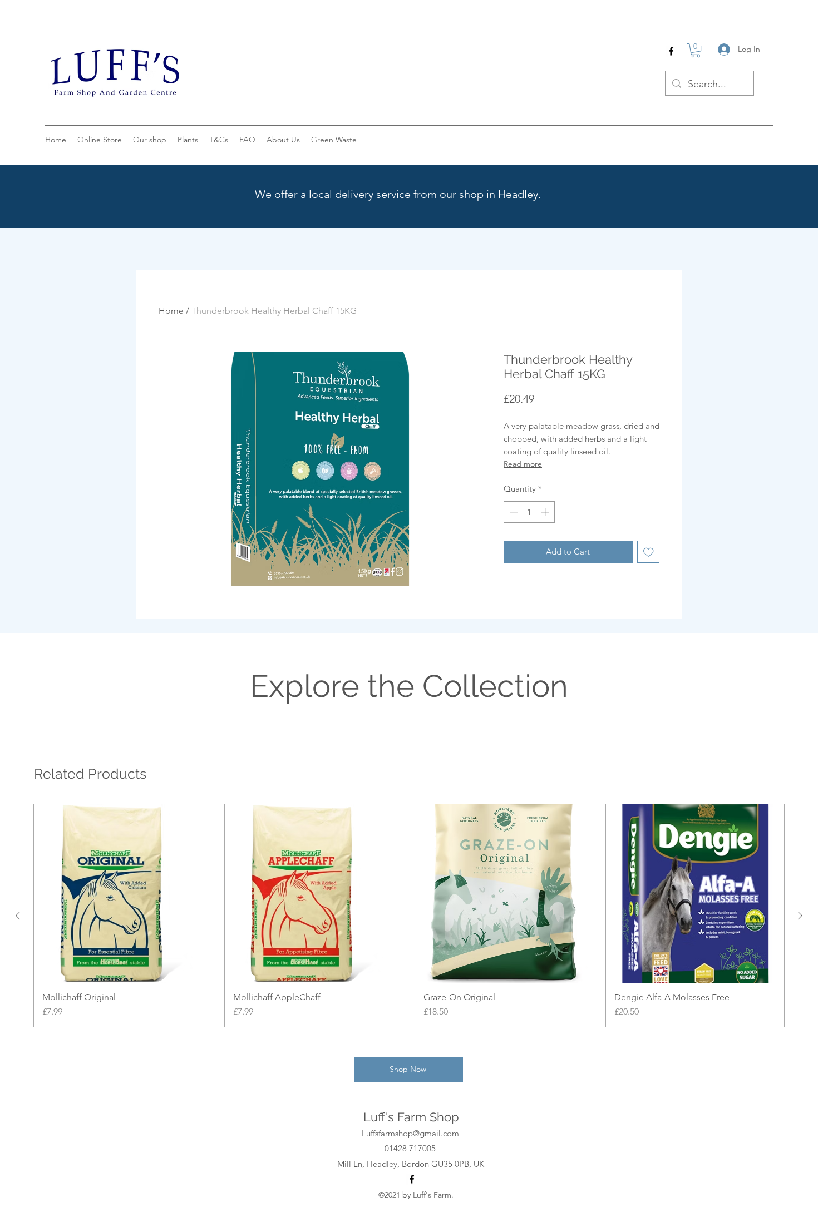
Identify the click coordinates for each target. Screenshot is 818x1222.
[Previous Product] (17, 915)
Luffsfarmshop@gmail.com (410, 1133)
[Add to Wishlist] (648, 552)
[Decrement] (512, 512)
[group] (409, 915)
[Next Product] (800, 915)
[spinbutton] (529, 512)
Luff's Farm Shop (411, 1117)
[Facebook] (671, 51)
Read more (523, 464)
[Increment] (546, 512)
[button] (695, 50)
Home (171, 310)
